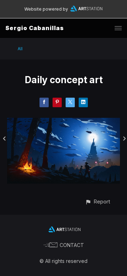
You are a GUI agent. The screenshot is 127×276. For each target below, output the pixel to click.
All (20, 48)
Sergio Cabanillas (34, 27)
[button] (97, 201)
